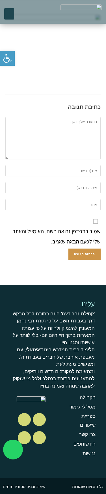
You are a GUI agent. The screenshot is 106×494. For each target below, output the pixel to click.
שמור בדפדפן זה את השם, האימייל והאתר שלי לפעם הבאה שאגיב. (57, 236)
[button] (9, 14)
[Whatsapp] (13, 449)
